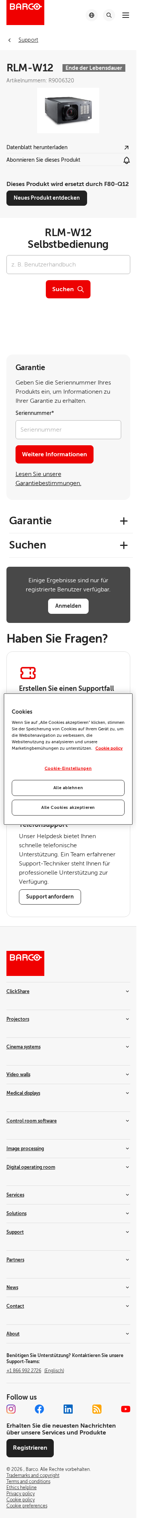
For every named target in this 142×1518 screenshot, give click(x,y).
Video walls (18, 1074)
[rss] (96, 1409)
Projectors (17, 1019)
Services (15, 1195)
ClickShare (18, 991)
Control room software (31, 1121)
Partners (15, 1260)
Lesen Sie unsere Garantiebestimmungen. (48, 479)
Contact (15, 1306)
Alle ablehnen (68, 787)
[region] (68, 759)
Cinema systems (23, 1047)
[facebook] (39, 1409)
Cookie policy (109, 748)
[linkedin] (68, 1409)
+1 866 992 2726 (35, 1370)
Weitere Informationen (54, 454)
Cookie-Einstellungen (68, 768)
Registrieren (30, 1447)
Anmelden (68, 606)
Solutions (16, 1213)
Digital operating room (30, 1167)
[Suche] (109, 15)
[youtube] (125, 1409)
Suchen (63, 289)
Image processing (25, 1148)
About (13, 1334)
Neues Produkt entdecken (47, 198)
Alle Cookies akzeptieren (68, 807)
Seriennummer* (35, 413)
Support (15, 1232)
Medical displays (23, 1093)
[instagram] (11, 1409)
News (12, 1287)
